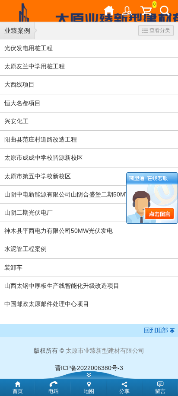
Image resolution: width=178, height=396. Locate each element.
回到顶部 (156, 330)
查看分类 (159, 30)
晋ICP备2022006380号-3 (89, 367)
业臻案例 (17, 30)
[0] (146, 11)
